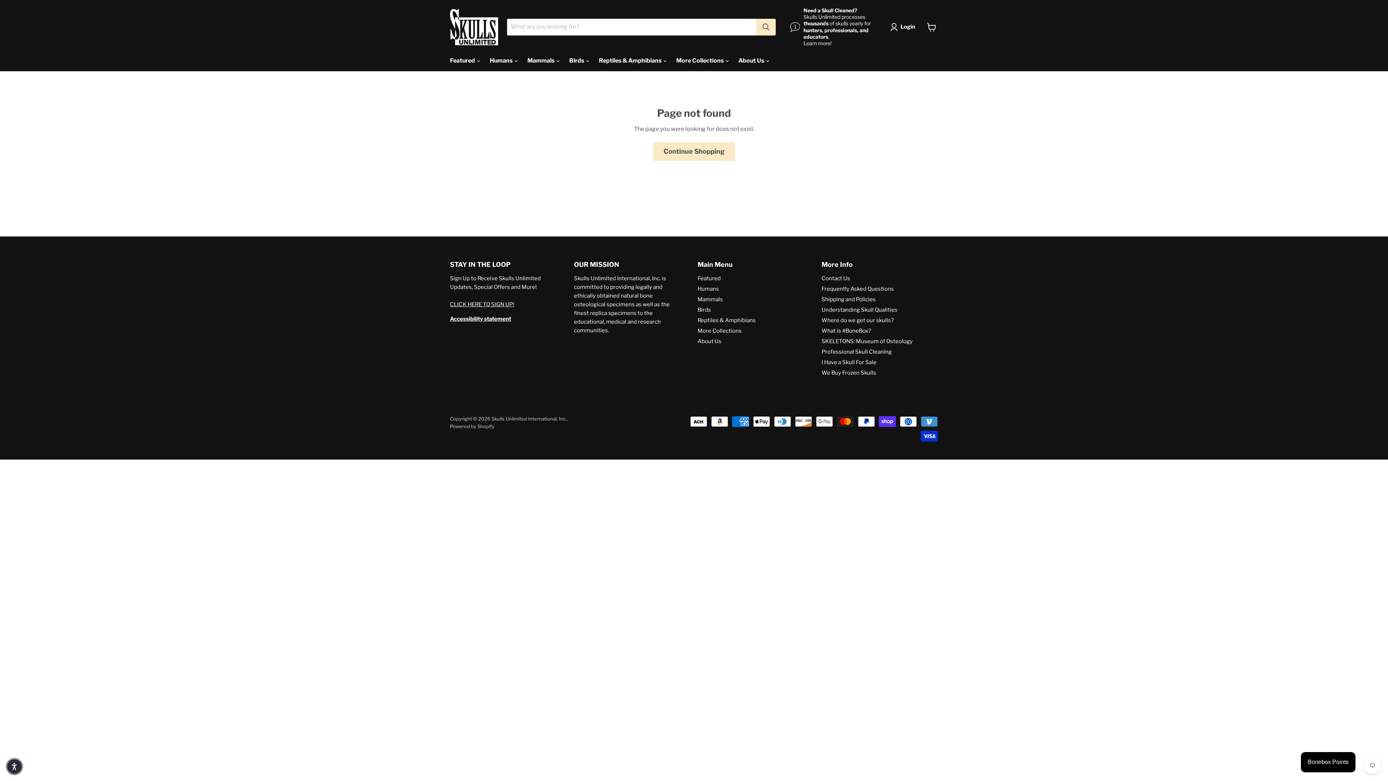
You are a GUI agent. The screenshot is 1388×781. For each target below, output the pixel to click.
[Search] (766, 27)
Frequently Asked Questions (858, 289)
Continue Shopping (694, 151)
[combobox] (631, 27)
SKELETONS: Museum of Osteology (867, 341)
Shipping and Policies (849, 299)
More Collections (700, 60)
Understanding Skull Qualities (860, 310)
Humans (502, 60)
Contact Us (836, 278)
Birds (577, 60)
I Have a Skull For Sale (849, 362)
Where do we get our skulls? (858, 320)
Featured (463, 60)
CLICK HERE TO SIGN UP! (482, 304)
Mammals (541, 60)
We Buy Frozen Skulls (849, 373)
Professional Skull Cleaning (857, 352)
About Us (751, 60)
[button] (904, 27)
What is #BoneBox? (846, 331)
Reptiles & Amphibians (631, 60)
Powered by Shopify (472, 426)
